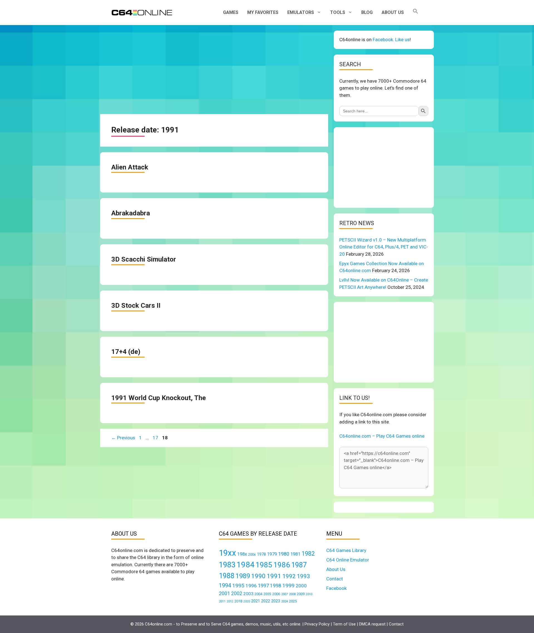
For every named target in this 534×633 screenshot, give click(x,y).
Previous (123, 437)
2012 (230, 601)
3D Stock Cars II (135, 305)
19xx (227, 553)
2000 (301, 585)
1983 (227, 564)
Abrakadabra (130, 213)
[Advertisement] (214, 70)
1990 (258, 576)
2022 (265, 601)
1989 (243, 576)
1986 (281, 565)
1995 (238, 585)
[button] (415, 12)
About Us (393, 12)
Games (230, 12)
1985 (264, 564)
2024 (284, 601)
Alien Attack (129, 167)
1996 (251, 585)
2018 (238, 601)
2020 (246, 601)
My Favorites (262, 12)
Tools (337, 12)
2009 (301, 594)
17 (156, 437)
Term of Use (344, 624)
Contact (334, 579)
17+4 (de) (125, 352)
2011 (222, 601)
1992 (289, 576)
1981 (295, 554)
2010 (309, 594)
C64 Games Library (346, 550)
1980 (283, 554)
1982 (308, 553)
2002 (236, 593)
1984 (245, 564)
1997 (263, 585)
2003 (248, 593)
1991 (274, 576)
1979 (272, 554)
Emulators (300, 12)
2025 (293, 601)
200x (252, 554)
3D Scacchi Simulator (143, 259)
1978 (261, 554)
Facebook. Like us (391, 39)
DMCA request (372, 624)
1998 (275, 585)
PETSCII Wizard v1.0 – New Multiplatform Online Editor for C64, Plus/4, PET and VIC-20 (383, 247)
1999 (288, 585)
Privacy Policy (317, 624)
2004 (258, 594)
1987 (299, 565)
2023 (275, 601)
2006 (276, 594)
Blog (367, 12)
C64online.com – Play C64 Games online (381, 436)
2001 (224, 593)
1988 (226, 576)
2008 (292, 594)
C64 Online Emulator (347, 560)
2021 (255, 601)
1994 (225, 585)
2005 (267, 594)
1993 (303, 576)
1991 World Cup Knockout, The (158, 398)
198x (242, 554)
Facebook (336, 588)
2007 (284, 594)
